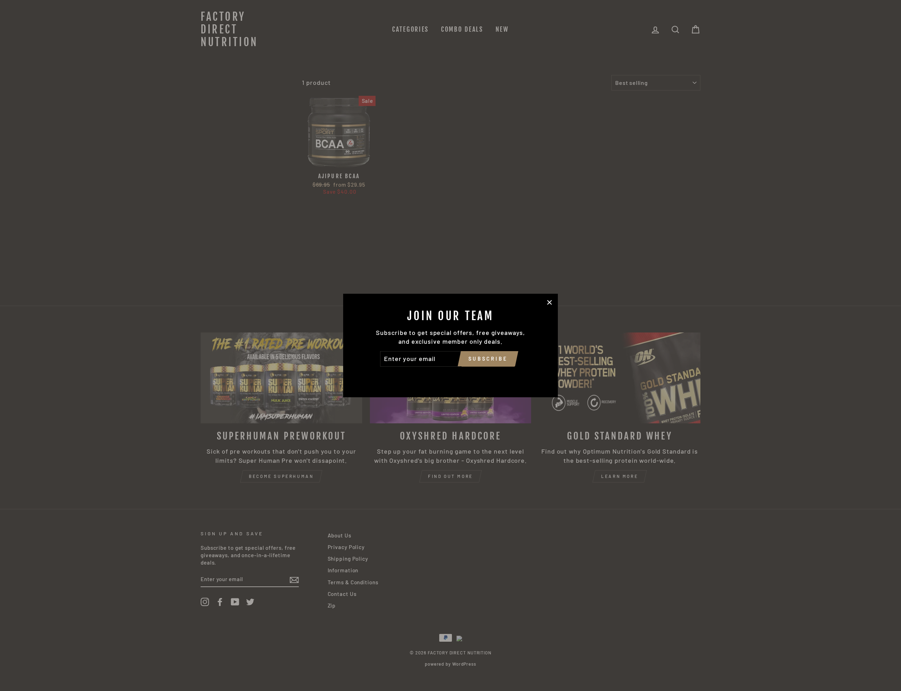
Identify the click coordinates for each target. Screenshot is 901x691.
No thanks (450, 376)
